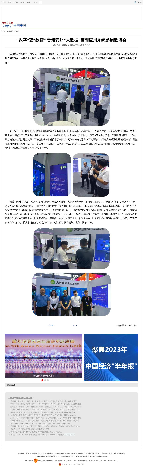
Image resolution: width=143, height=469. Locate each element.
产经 (16, 2)
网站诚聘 (60, 453)
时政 (22, 2)
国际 (28, 2)
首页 (3, 2)
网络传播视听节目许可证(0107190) (90, 460)
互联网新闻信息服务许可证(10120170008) (61, 460)
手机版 (138, 2)
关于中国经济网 (38, 453)
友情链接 (112, 453)
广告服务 (103, 453)
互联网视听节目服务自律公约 (86, 453)
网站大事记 (50, 453)
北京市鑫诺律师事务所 (65, 457)
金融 (9, 2)
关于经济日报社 (24, 453)
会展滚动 (10, 31)
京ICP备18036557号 (111, 460)
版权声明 (69, 453)
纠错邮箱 (121, 453)
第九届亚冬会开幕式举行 (43, 376)
